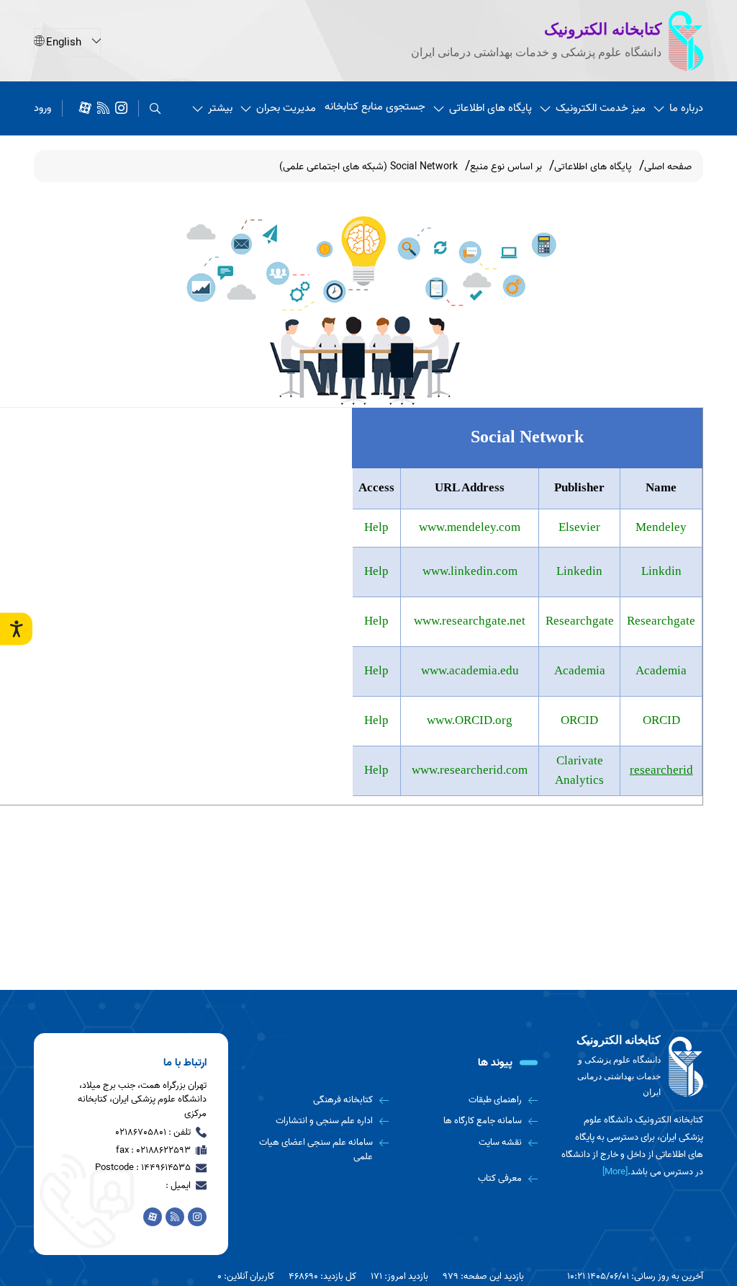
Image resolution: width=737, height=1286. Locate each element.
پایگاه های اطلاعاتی (490, 108)
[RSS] (103, 108)
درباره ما (686, 108)
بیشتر (220, 108)
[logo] (631, 1067)
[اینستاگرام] (121, 108)
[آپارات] (85, 108)
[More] (615, 1171)
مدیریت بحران (286, 108)
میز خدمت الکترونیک (601, 108)
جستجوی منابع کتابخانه (375, 106)
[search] (155, 108)
